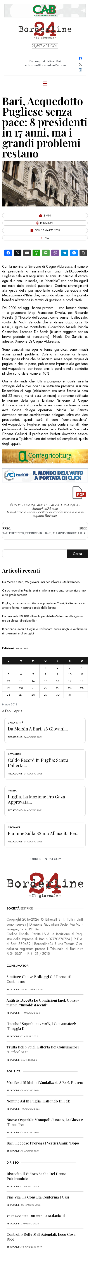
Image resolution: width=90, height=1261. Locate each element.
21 (33, 688)
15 (45, 681)
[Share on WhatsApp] (36, 253)
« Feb (6, 710)
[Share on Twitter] (17, 253)
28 (33, 695)
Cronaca (14, 827)
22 (45, 688)
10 (69, 674)
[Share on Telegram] (64, 253)
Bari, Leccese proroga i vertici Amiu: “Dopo (43, 1143)
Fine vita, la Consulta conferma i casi (38, 1197)
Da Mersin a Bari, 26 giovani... (38, 729)
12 (8, 681)
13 (20, 681)
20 (21, 688)
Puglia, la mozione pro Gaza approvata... (36, 799)
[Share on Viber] (55, 253)
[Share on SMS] (46, 253)
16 (57, 681)
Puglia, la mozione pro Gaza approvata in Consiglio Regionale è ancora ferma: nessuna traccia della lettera (43, 605)
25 (81, 688)
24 (70, 688)
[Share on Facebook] (8, 253)
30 (57, 695)
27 (20, 695)
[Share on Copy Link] (83, 253)
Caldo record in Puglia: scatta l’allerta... (38, 762)
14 (33, 681)
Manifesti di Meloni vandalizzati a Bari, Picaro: (45, 1082)
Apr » (18, 710)
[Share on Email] (27, 253)
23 (57, 688)
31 (69, 695)
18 (81, 681)
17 (69, 681)
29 (45, 695)
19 (8, 688)
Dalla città (15, 722)
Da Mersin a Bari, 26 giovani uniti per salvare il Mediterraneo (41, 582)
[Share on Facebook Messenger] (74, 253)
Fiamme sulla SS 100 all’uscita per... (44, 833)
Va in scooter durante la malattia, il (36, 1216)
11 (82, 674)
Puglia (12, 790)
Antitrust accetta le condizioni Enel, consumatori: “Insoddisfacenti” (43, 1002)
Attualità (14, 754)
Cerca (77, 553)
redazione (15, 737)
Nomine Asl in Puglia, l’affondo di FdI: (38, 1101)
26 (8, 695)
